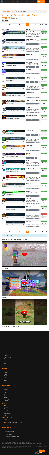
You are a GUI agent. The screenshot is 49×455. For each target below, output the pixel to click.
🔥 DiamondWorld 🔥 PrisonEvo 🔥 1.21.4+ (13, 422)
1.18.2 (44, 103)
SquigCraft (28, 206)
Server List (7, 1)
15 (35, 24)
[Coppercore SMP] (15, 93)
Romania (6, 391)
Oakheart (6, 425)
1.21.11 (44, 65)
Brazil (5, 394)
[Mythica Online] (15, 55)
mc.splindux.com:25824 (13, 156)
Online (44, 31)
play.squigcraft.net (11, 209)
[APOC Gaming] (15, 108)
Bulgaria (5, 395)
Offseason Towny (30, 62)
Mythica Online (29, 54)
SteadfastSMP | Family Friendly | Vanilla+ (12, 327)
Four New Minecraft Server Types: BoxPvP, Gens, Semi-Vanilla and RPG (18, 430)
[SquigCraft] (15, 207)
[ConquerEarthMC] (15, 32)
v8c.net (9, 50)
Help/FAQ (28, 1)
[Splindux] (15, 154)
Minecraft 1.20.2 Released (9, 434)
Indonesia (6, 389)
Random (6, 358)
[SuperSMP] (15, 222)
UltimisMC (6, 419)
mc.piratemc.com (11, 103)
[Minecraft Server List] (2, 1)
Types (5, 365)
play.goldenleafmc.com (12, 148)
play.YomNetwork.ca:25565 (13, 133)
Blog (5, 408)
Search (13, 1)
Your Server (41, 1)
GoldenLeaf (29, 145)
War (5, 377)
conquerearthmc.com (12, 34)
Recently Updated (7, 357)
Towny (5, 383)
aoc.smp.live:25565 (12, 179)
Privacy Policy (7, 413)
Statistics (6, 407)
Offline (44, 214)
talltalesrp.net (10, 80)
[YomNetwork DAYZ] (15, 131)
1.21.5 (44, 88)
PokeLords (28, 85)
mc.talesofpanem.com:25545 (14, 217)
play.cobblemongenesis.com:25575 (15, 42)
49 (40, 24)
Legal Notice (37, 453)
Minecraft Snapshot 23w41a (9, 431)
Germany (6, 400)
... (17, 24)
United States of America (9, 388)
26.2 (44, 35)
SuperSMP (28, 221)
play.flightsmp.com (12, 72)
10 (22, 24)
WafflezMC (4, 297)
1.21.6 (44, 217)
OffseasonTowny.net (12, 65)
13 (29, 24)
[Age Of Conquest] (15, 176)
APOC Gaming (29, 107)
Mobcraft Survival (30, 138)
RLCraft (5, 374)
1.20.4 (44, 118)
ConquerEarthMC (30, 31)
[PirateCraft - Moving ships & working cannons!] (15, 101)
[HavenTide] (15, 184)
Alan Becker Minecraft (31, 115)
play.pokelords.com (12, 88)
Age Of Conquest (30, 176)
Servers (4, 20)
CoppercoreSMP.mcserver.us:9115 (15, 95)
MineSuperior (7, 421)
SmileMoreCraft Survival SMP (10, 424)
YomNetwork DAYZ (30, 130)
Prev (10, 24)
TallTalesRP (29, 77)
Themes (5, 366)
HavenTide (28, 183)
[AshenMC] (15, 199)
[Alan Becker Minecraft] (15, 116)
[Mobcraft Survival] (15, 138)
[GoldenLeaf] (15, 146)
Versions (6, 362)
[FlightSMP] (15, 70)
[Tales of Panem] (15, 214)
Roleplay (6, 382)
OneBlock (6, 372)
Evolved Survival (30, 168)
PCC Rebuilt (5, 268)
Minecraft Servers (6, 11)
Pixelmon (6, 371)
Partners (6, 410)
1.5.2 (44, 111)
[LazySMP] (15, 192)
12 (27, 24)
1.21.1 (44, 42)
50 (42, 24)
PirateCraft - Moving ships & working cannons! (37, 100)
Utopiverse (28, 161)
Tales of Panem (29, 214)
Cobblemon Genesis (31, 39)
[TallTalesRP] (15, 78)
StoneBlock (6, 375)
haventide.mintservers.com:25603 (15, 186)
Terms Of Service (7, 411)
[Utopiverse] (15, 161)
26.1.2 (44, 187)
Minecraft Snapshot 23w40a (9, 433)
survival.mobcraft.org (12, 141)
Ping (5, 363)
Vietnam (5, 397)
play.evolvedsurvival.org (13, 171)
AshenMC (28, 199)
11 (24, 24)
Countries (13, 11)
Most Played (6, 355)
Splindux (28, 153)
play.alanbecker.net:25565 (13, 118)
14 (32, 24)
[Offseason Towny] (15, 63)
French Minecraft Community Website (11, 436)
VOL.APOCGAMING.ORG (13, 110)
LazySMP (28, 191)
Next (46, 24)
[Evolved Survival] (15, 169)
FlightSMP (28, 69)
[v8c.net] (15, 47)
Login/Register (20, 1)
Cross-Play (6, 379)
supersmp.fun (11, 224)
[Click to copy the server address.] (23, 35)
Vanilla (5, 380)
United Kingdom (7, 399)
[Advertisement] (24, 7)
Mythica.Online (11, 57)
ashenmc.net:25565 (12, 202)
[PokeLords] (15, 85)
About (34, 1)
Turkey (5, 392)
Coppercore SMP (30, 92)
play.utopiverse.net (12, 163)
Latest (5, 354)
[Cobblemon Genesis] (15, 40)
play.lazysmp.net (11, 194)
